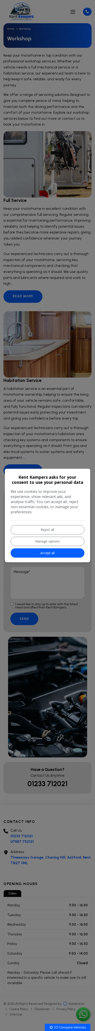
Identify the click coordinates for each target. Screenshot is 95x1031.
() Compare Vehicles (69, 1027)
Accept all (47, 553)
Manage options (47, 541)
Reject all (47, 529)
